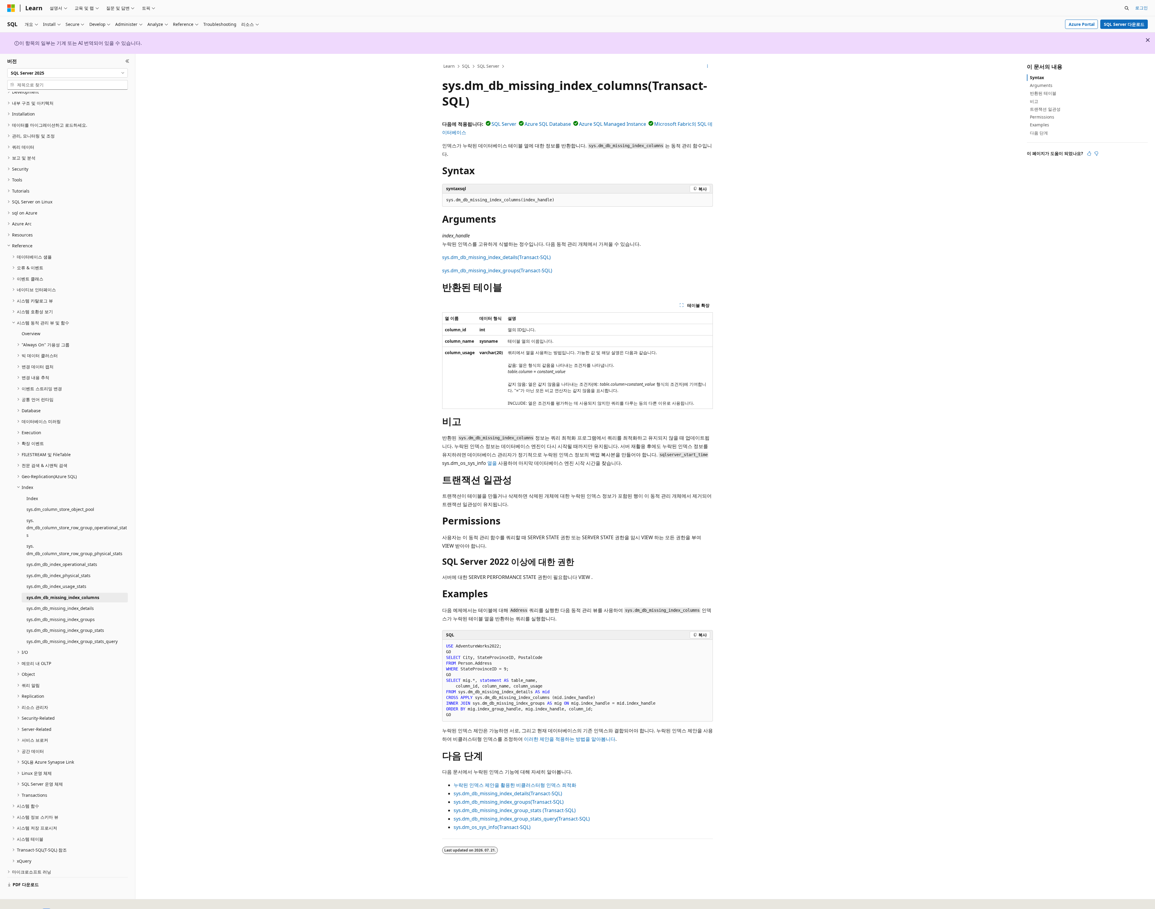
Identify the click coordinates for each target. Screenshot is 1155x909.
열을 (492, 463)
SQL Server (488, 66)
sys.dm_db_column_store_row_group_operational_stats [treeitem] (76, 528)
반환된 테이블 (1043, 93)
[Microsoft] (11, 8)
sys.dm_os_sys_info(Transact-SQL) (492, 827)
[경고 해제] (1148, 40)
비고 (1034, 101)
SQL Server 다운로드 (1124, 24)
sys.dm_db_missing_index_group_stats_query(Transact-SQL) (522, 818)
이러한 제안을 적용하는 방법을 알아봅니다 (569, 739)
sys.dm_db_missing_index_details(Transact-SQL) (496, 257)
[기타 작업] (707, 66)
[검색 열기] (1127, 8)
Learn (449, 66)
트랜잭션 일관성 (1045, 109)
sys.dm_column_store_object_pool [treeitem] (60, 509)
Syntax (1037, 77)
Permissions (1042, 117)
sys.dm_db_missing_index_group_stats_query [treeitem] (72, 641)
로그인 (1141, 8)
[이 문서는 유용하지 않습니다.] (1096, 153)
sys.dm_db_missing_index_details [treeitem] (60, 608)
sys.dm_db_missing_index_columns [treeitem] (62, 597)
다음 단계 (1039, 132)
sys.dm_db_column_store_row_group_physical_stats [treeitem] (74, 549)
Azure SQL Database (548, 124)
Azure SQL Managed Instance (612, 124)
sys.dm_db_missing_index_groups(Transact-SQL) (497, 270)
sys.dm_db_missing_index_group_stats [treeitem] (65, 630)
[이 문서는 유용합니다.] (1089, 153)
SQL (466, 66)
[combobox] (67, 73)
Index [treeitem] (32, 498)
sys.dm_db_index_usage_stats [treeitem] (56, 586)
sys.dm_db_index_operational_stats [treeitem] (61, 564)
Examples (1039, 125)
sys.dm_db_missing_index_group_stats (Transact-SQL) (515, 810)
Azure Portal (1082, 24)
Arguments (1041, 85)
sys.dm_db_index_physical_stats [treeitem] (58, 575)
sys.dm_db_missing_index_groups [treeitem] (60, 619)
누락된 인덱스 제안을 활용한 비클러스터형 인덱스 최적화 (515, 785)
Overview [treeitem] (31, 333)
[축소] (127, 61)
